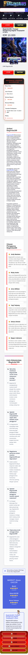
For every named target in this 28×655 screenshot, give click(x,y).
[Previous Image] (3, 50)
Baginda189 (10, 135)
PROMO (15, 633)
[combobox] (12, 10)
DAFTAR (20, 25)
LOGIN (7, 25)
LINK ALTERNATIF (15, 646)
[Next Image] (25, 50)
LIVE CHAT (15, 650)
